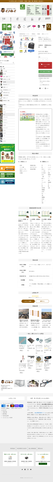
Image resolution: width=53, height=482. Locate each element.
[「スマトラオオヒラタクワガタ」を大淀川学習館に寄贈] (46, 314)
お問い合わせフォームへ (42, 463)
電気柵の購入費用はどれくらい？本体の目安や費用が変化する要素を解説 (35, 322)
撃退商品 (33, 33)
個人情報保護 (32, 448)
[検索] (13, 62)
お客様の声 (40, 19)
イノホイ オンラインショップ (28, 477)
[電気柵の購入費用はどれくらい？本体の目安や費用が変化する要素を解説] (35, 314)
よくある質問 (32, 19)
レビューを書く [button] (28, 301)
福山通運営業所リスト (40, 412)
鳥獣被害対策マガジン (47, 18)
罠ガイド (10, 19)
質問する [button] (42, 301)
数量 (39, 56)
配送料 (39, 53)
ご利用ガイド (17, 19)
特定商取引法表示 (22, 448)
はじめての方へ (3, 19)
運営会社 (40, 448)
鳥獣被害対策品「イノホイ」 (24, 33)
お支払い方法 (25, 19)
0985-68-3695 (26, 461)
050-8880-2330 (10, 461)
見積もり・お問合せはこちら (45, 75)
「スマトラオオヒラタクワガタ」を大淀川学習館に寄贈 (46, 321)
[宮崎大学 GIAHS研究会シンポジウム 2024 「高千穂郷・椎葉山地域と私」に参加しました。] (24, 314)
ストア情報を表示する (44, 84)
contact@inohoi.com (43, 461)
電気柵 (38, 33)
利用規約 (12, 448)
